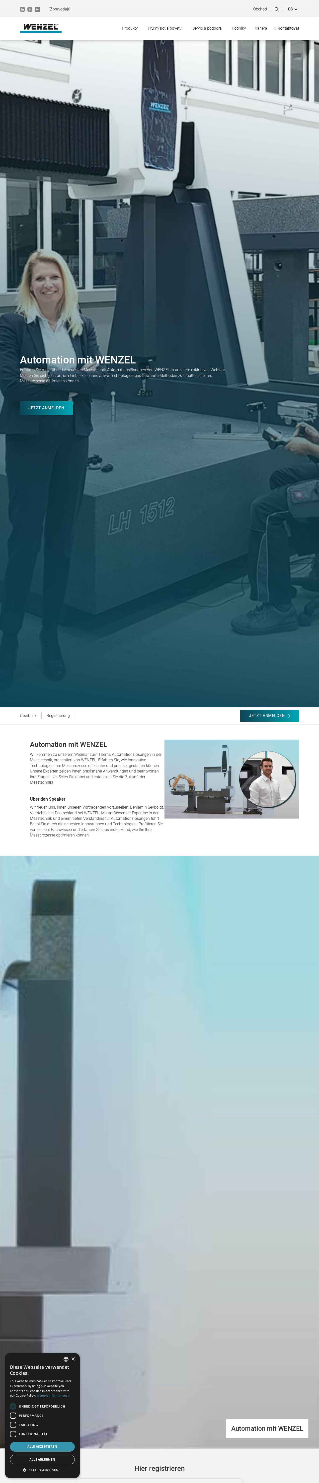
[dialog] (42, 1415)
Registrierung (58, 715)
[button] (293, 9)
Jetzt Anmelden (46, 408)
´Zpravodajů (59, 9)
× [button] (73, 1359)
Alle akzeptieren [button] (42, 1446)
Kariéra (261, 28)
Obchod (260, 9)
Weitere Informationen (53, 1395)
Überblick (28, 715)
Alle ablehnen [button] (42, 1459)
